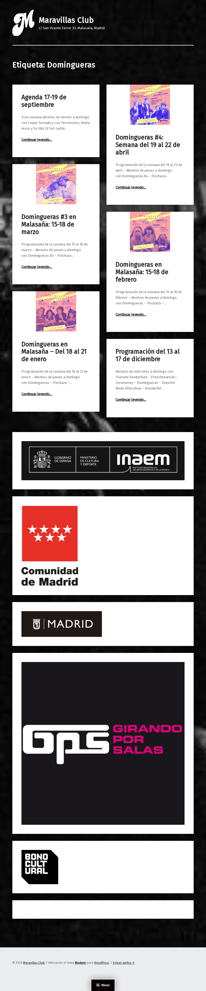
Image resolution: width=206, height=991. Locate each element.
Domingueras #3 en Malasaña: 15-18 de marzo (48, 224)
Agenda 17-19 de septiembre (44, 100)
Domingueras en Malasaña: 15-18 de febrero (142, 272)
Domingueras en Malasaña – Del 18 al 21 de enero (54, 352)
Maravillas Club (66, 20)
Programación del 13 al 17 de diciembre (148, 355)
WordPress (101, 962)
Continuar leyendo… (36, 140)
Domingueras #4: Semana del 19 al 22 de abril (148, 145)
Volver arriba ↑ (124, 962)
